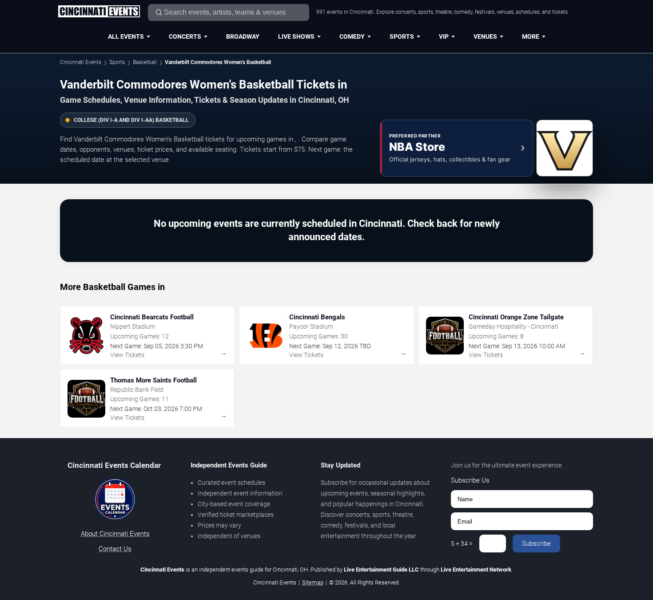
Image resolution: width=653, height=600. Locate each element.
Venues (485, 36)
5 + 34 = (462, 543)
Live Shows (296, 36)
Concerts (185, 36)
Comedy (352, 36)
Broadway (242, 36)
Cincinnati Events (80, 62)
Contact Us (115, 549)
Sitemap (312, 582)
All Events (126, 36)
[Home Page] (99, 12)
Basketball (145, 62)
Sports (402, 36)
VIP (444, 36)
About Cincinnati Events (115, 534)
